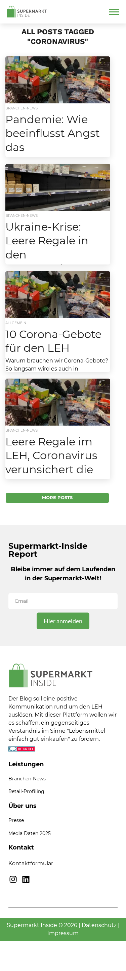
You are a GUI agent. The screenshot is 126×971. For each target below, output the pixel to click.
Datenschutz (99, 925)
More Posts (57, 497)
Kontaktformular (30, 863)
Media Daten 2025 (29, 833)
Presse (16, 820)
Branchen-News (27, 779)
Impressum (63, 933)
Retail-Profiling (26, 791)
